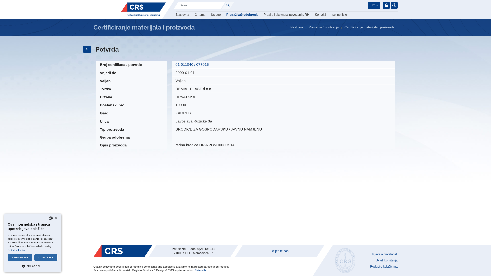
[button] (33, 266)
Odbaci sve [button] (46, 257)
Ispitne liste (339, 14)
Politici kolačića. (16, 250)
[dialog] (32, 243)
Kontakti (320, 14)
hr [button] (373, 5)
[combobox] (51, 218)
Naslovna (182, 14)
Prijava (386, 5)
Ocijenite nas (279, 251)
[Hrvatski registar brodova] (143, 9)
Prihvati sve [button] (20, 257)
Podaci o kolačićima (384, 266)
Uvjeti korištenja (387, 260)
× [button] (56, 218)
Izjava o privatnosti (385, 254)
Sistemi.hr (201, 270)
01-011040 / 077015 (192, 64)
